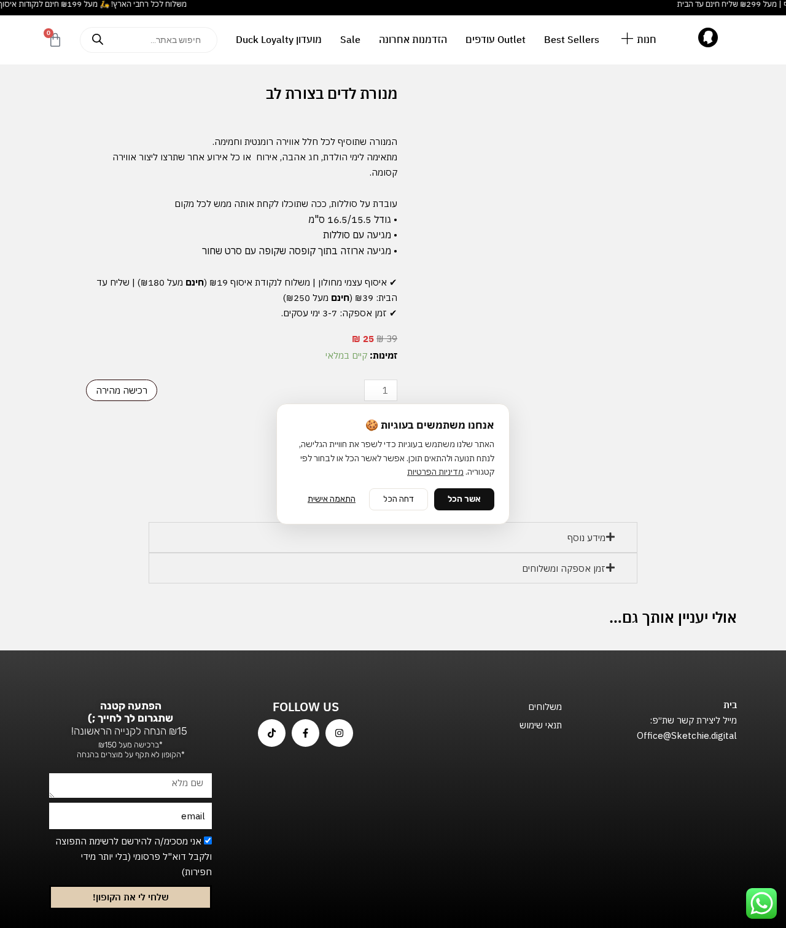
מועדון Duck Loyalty (279, 39)
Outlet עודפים (495, 39)
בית (730, 705)
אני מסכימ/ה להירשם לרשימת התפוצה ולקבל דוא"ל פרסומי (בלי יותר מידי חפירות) (133, 856)
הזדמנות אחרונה (413, 39)
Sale (350, 39)
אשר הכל (464, 499)
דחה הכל (398, 499)
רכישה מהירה (121, 390)
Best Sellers (571, 39)
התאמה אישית (332, 499)
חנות (646, 39)
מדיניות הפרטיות (435, 471)
